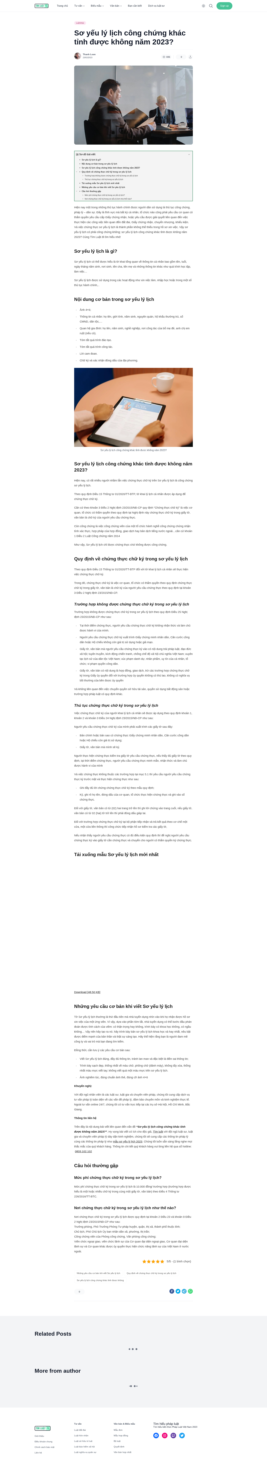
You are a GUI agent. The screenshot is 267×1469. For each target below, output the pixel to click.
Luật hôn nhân (81, 1435)
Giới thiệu (39, 1436)
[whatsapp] (190, 1291)
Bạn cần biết (135, 5)
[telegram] (184, 1291)
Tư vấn (78, 5)
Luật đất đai (80, 1430)
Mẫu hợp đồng (121, 1435)
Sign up (224, 5)
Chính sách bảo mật (44, 1447)
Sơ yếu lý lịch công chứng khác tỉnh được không (100, 1280)
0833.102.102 (83, 1151)
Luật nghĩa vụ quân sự (85, 1452)
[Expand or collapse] (189, 154)
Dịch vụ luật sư (156, 5)
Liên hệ (38, 1452)
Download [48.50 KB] (87, 992)
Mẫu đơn (118, 1430)
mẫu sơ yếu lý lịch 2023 (127, 1141)
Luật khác (80, 23)
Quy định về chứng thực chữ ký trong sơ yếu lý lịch (151, 1273)
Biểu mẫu (96, 5)
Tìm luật (158, 1131)
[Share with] (190, 56)
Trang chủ (62, 5)
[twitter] (178, 1291)
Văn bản (114, 5)
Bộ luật (117, 1441)
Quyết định (119, 1446)
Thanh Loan (89, 54)
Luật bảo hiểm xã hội (84, 1446)
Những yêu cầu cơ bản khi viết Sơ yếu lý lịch (98, 1273)
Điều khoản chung (43, 1441)
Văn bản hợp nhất (122, 1452)
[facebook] (171, 1291)
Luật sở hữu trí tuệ (83, 1441)
